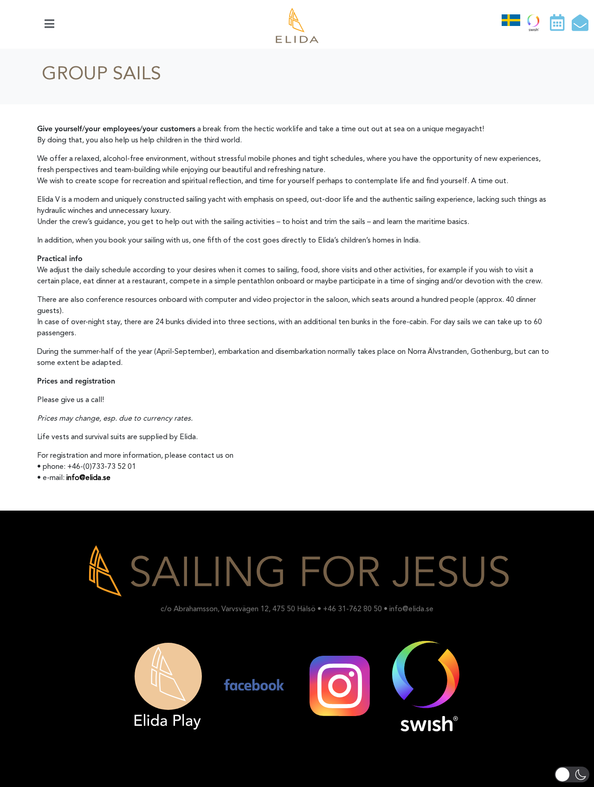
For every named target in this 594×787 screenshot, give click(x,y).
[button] (572, 774)
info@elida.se (88, 478)
